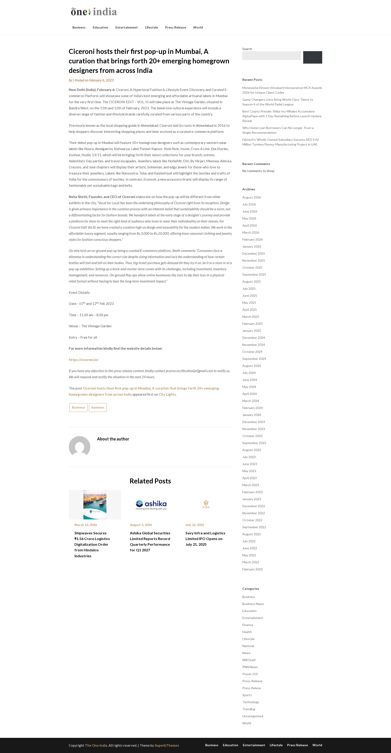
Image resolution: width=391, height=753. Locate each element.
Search (247, 49)
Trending (248, 709)
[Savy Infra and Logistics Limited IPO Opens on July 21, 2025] (206, 503)
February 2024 (252, 408)
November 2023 (253, 429)
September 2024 (254, 359)
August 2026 (251, 197)
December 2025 (253, 253)
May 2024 (249, 387)
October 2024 (252, 352)
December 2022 (253, 506)
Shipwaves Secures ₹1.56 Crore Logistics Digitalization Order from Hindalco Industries (92, 544)
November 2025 (253, 260)
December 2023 (253, 422)
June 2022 (249, 548)
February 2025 (252, 323)
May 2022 (249, 555)
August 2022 (251, 534)
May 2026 (249, 218)
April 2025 (249, 309)
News (246, 653)
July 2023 (249, 457)
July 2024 (249, 373)
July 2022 (249, 541)
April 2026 (249, 225)
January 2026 (251, 246)
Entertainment (126, 27)
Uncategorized (252, 716)
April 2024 (249, 394)
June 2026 (249, 211)
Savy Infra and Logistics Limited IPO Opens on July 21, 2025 (205, 538)
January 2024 (251, 415)
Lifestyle (151, 27)
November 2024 (253, 345)
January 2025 (251, 330)
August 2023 (251, 450)
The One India (96, 745)
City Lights (167, 394)
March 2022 (250, 562)
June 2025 (249, 295)
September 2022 (254, 527)
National (248, 646)
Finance (247, 625)
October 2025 (252, 267)
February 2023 (252, 492)
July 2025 (249, 288)
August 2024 (251, 366)
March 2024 (250, 401)
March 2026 (250, 232)
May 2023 (249, 471)
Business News (253, 604)
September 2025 (254, 274)
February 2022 (252, 569)
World (198, 27)
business (97, 407)
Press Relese (251, 688)
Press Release (175, 27)
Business (79, 27)
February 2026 (252, 239)
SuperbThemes (167, 745)
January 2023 (251, 499)
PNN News (250, 667)
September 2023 (254, 443)
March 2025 (250, 316)
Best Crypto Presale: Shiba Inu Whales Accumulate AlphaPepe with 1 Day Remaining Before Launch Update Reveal (282, 116)
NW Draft (249, 660)
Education (100, 27)
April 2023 (249, 478)
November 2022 (253, 513)
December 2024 (253, 337)
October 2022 (252, 520)
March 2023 (250, 485)
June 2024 (249, 380)
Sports (247, 695)
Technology (250, 702)
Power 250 (250, 674)
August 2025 (251, 281)
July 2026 (249, 204)
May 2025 (249, 302)
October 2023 (252, 436)
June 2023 (249, 464)
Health (247, 632)
